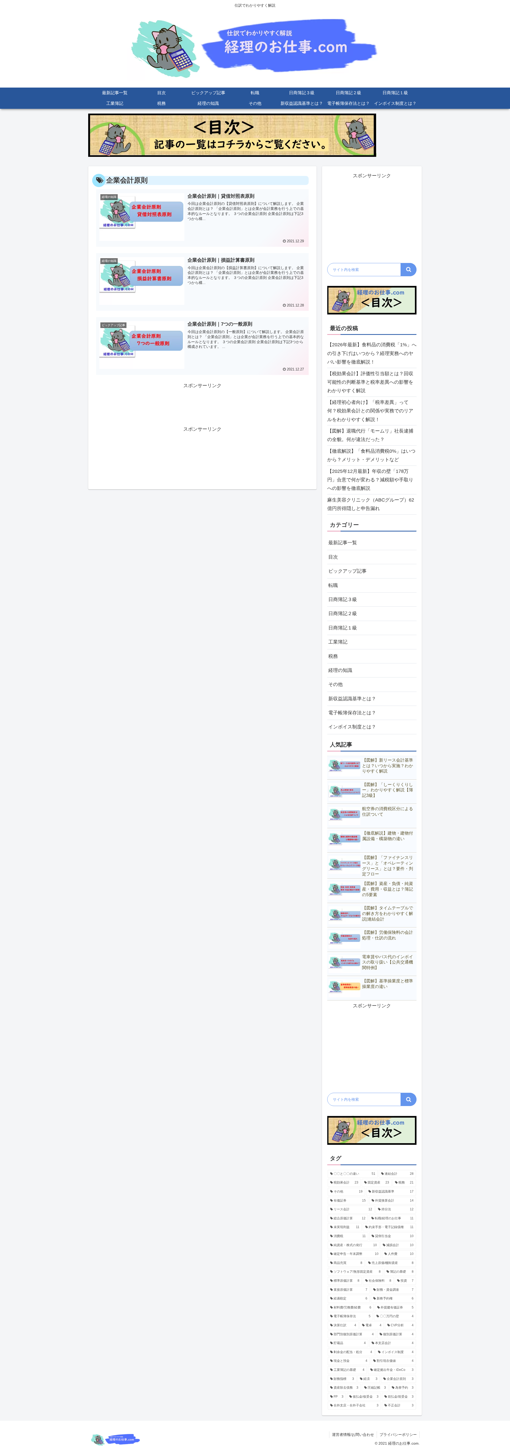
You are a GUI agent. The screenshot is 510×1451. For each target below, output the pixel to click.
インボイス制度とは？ (352, 726)
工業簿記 (337, 642)
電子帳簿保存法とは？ (352, 712)
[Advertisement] (202, 403)
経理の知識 (340, 670)
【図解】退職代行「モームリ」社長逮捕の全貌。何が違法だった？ (370, 435)
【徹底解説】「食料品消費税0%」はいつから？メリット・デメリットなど (371, 455)
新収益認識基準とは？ (352, 698)
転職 (333, 585)
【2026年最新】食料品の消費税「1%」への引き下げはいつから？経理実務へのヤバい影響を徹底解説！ (371, 353)
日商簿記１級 (342, 628)
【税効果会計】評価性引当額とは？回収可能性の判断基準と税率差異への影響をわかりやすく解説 (370, 382)
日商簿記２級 (342, 613)
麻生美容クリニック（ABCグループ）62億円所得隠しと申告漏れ (370, 504)
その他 (335, 684)
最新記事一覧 (342, 542)
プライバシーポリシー (398, 1434)
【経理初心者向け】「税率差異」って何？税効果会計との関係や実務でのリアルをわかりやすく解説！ (370, 411)
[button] (408, 269)
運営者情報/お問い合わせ (353, 1434)
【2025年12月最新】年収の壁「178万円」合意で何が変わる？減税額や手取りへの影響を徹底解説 (370, 480)
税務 (333, 656)
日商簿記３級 (342, 599)
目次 (333, 557)
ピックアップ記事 (347, 571)
